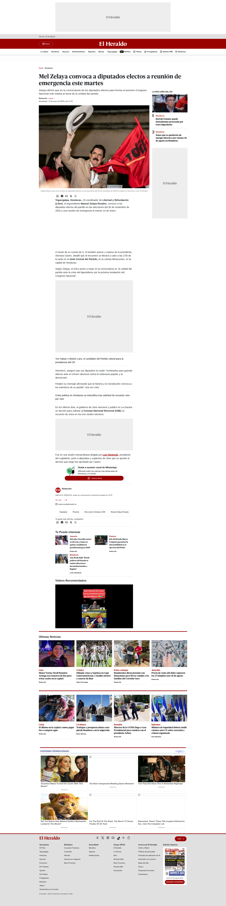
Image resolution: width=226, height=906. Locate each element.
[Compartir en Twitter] (71, 196)
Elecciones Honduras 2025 (95, 512)
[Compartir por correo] (66, 196)
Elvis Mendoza (156, 737)
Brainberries (64, 789)
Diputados (63, 512)
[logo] (50, 838)
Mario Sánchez (81, 734)
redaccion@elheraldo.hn (67, 504)
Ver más (58, 500)
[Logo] (113, 43)
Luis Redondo (110, 454)
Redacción (46, 98)
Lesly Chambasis (75, 573)
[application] (94, 606)
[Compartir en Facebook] (62, 196)
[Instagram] (107, 837)
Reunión (76, 512)
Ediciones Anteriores (175, 882)
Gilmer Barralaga (82, 682)
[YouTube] (113, 837)
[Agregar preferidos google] (75, 196)
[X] (102, 837)
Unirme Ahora (96, 478)
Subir (179, 839)
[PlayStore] (123, 837)
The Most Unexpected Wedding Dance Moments (111, 784)
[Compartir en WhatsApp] (57, 196)
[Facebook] (97, 837)
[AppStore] (128, 837)
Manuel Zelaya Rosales (120, 512)
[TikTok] (118, 837)
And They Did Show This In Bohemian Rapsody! (160, 784)
